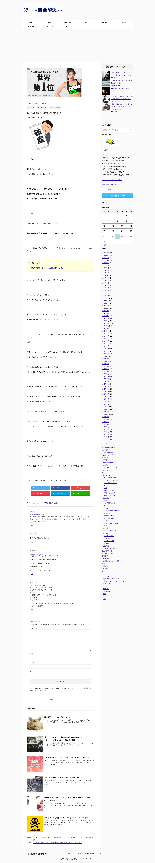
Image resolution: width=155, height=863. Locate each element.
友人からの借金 (109, 518)
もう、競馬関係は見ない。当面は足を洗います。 (62, 777)
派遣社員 (106, 566)
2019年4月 (105, 341)
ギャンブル (32, 503)
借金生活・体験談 (108, 553)
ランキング (105, 457)
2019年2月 (105, 346)
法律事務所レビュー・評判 (110, 561)
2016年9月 (105, 417)
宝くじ (106, 485)
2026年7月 (105, 253)
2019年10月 (106, 326)
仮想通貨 (104, 22)
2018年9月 (105, 359)
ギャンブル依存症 (42, 503)
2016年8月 (105, 419)
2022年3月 (105, 263)
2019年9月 (105, 328)
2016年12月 (106, 409)
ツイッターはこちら (109, 190)
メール (32, 663)
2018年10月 (106, 356)
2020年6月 (105, 306)
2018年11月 (106, 354)
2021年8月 (105, 280)
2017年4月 (105, 399)
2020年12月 (106, 301)
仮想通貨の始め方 (109, 462)
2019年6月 (105, 336)
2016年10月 (106, 414)
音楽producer (107, 599)
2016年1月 (105, 437)
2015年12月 (106, 439)
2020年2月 (105, 316)
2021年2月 (105, 295)
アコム (106, 508)
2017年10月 (106, 384)
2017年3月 (105, 401)
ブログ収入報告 (108, 455)
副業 (104, 594)
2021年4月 (105, 290)
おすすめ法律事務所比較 (110, 447)
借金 (30, 22)
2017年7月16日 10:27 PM (37, 585)
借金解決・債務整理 (109, 531)
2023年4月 (105, 260)
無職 (49, 22)
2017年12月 (106, 379)
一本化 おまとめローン (110, 493)
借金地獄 (55, 503)
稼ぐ (86, 22)
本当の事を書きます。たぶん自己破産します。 (47, 268)
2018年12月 (106, 351)
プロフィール (49, 27)
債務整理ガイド (107, 556)
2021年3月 (105, 293)
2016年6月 (105, 424)
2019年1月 (105, 348)
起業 (104, 596)
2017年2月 (105, 404)
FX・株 (105, 573)
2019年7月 (105, 333)
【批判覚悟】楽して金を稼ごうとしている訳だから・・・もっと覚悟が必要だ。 (121, 106)
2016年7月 (105, 422)
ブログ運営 (30, 27)
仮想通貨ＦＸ (107, 465)
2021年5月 (105, 288)
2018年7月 (105, 361)
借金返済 (106, 533)
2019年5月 (105, 338)
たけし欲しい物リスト (110, 185)
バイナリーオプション (111, 480)
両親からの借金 (109, 515)
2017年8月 (105, 389)
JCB (105, 500)
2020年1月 (105, 318)
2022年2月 (105, 265)
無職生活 (106, 568)
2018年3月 (105, 371)
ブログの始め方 (108, 452)
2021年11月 (106, 273)
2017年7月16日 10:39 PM (37, 554)
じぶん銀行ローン (110, 503)
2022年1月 (105, 268)
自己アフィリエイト (110, 548)
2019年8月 (105, 331)
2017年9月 (105, 386)
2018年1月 (105, 376)
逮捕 (105, 526)
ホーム (68, 27)
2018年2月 (105, 374)
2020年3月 (105, 313)
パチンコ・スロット (110, 483)
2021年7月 (105, 283)
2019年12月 (106, 321)
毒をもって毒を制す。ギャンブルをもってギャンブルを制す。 (68, 818)
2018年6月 (105, 364)
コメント (33, 628)
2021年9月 (105, 278)
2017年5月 (105, 396)
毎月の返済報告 (109, 541)
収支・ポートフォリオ (110, 468)
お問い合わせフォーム (117, 196)
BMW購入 (107, 591)
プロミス (107, 513)
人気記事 (123, 22)
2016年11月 (106, 412)
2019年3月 (105, 343)
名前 (31, 654)
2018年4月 (105, 369)
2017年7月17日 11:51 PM (37, 515)
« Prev (50, 700)
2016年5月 (105, 427)
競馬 (105, 488)
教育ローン (107, 521)
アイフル (107, 505)
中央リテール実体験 (110, 495)
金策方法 (106, 546)
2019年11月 (106, 323)
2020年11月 (106, 303)
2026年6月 (105, 255)
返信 (32, 525)
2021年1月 (105, 298)
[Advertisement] (77, 44)
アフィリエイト (108, 584)
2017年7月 (105, 391)
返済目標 (107, 543)
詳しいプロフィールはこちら (112, 180)
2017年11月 (106, 381)
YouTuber (106, 576)
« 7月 (104, 245)
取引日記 (106, 470)
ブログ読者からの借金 (111, 510)
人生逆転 (106, 589)
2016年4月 (105, 429)
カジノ (105, 586)
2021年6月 (105, 285)
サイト (32, 671)
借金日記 (106, 528)
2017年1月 (105, 407)
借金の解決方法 (107, 551)
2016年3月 (105, 432)
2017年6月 (105, 394)
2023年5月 (105, 258)
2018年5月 (105, 366)
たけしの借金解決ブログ (36, 854)
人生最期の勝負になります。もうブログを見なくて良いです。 (68, 757)
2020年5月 (105, 308)
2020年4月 (105, 311)
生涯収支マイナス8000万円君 (114, 581)
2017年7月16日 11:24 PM (37, 537)
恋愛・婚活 (67, 22)
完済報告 (107, 538)
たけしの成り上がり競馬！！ (112, 579)
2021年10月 (106, 275)
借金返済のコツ (109, 536)
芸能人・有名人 (109, 490)
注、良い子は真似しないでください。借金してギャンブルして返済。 (57, 843)
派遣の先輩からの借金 (111, 523)
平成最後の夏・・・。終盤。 (121, 88)
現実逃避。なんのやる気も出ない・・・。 (60, 717)
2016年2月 (105, 434)
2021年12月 (106, 270)
